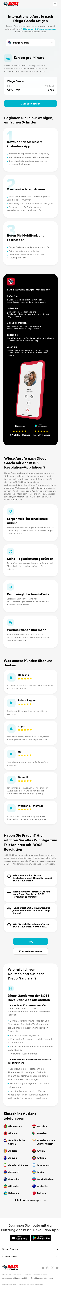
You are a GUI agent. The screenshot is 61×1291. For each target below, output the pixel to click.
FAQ (30, 941)
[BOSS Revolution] (11, 4)
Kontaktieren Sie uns (30, 951)
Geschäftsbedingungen (11, 1275)
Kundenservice (9, 1256)
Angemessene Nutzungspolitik (14, 1278)
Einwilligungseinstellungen (42, 1278)
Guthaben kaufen (30, 103)
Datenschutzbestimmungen (36, 1275)
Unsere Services (10, 1249)
